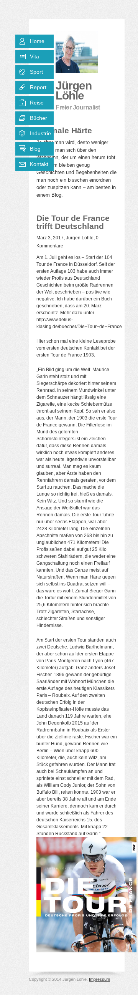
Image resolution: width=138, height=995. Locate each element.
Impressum (99, 979)
